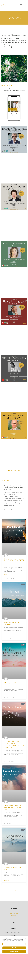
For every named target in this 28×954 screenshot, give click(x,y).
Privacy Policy (14, 924)
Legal (14, 922)
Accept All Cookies (14, 951)
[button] (21, 5)
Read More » (6, 574)
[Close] (25, 938)
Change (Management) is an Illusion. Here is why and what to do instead (13, 487)
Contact (14, 920)
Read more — (9, 509)
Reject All (14, 947)
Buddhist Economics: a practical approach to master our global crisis (14, 561)
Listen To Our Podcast (14, 913)
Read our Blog (14, 915)
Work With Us (14, 917)
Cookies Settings (14, 944)
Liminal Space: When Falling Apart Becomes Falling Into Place (12, 807)
